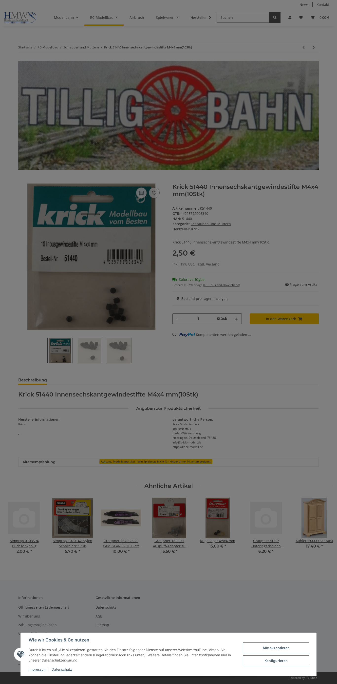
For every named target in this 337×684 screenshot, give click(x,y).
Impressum (37, 669)
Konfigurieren (276, 661)
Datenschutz (62, 669)
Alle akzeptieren (276, 648)
